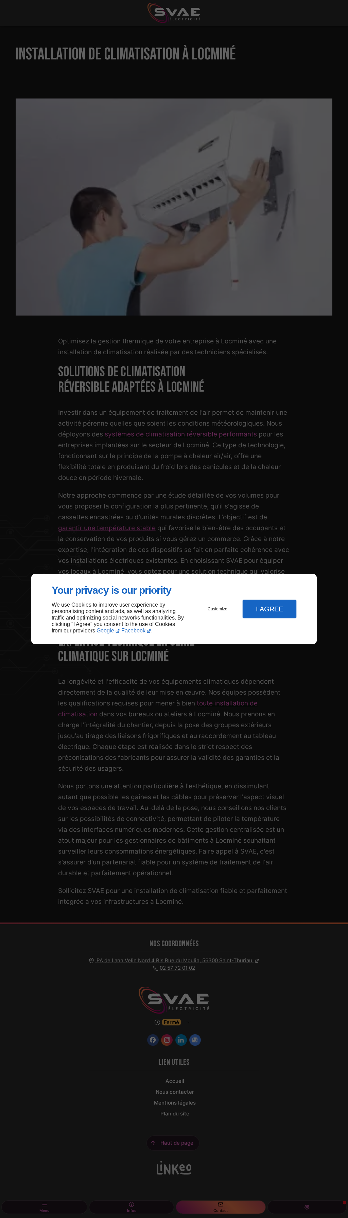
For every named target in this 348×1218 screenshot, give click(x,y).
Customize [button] (217, 609)
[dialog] (174, 609)
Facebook (133, 630)
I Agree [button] (269, 609)
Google (105, 630)
